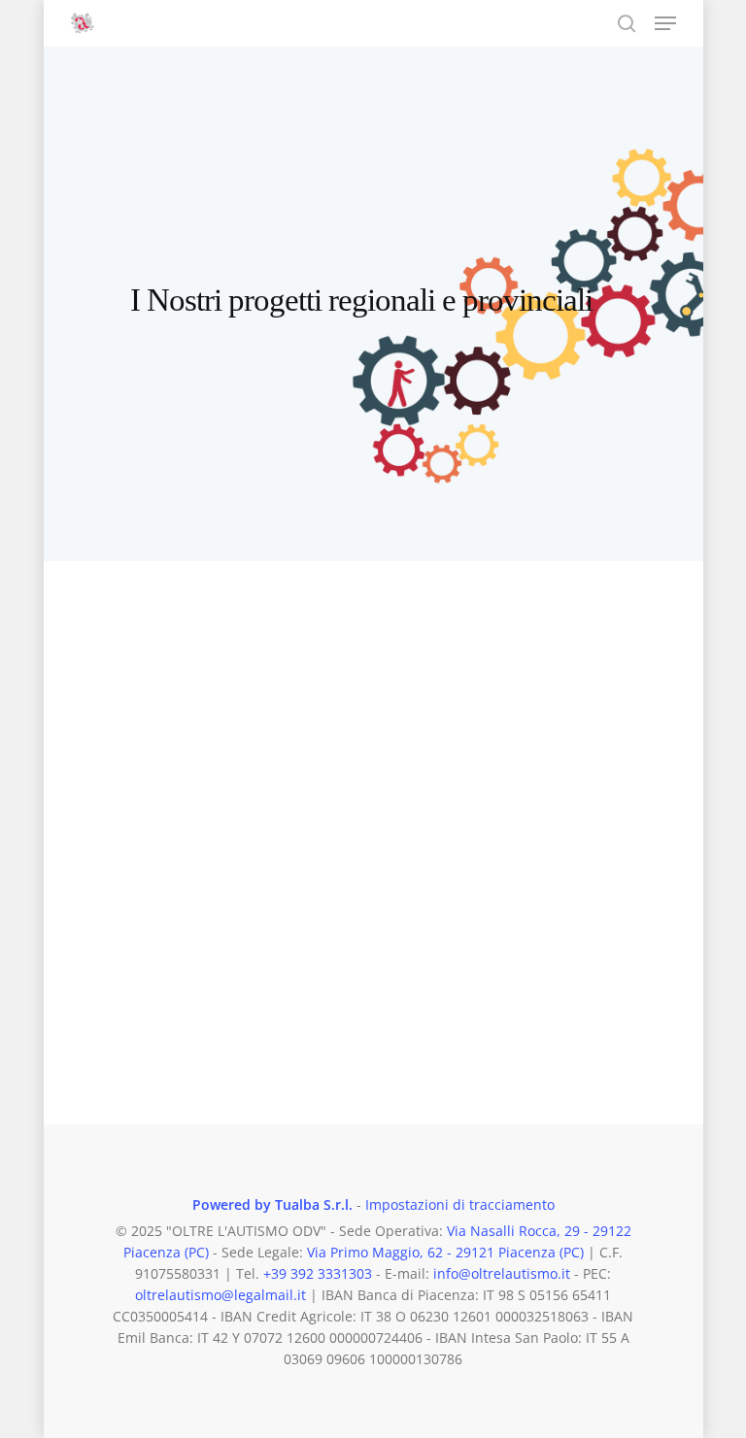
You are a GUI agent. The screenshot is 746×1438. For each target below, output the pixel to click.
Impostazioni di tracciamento (460, 1204)
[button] (665, 23)
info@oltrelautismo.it (501, 1273)
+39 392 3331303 (317, 1273)
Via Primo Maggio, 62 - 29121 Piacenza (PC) (445, 1252)
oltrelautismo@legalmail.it (220, 1295)
